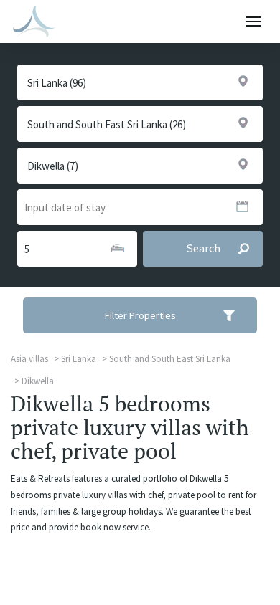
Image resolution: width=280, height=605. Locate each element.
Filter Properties (140, 315)
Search (203, 248)
